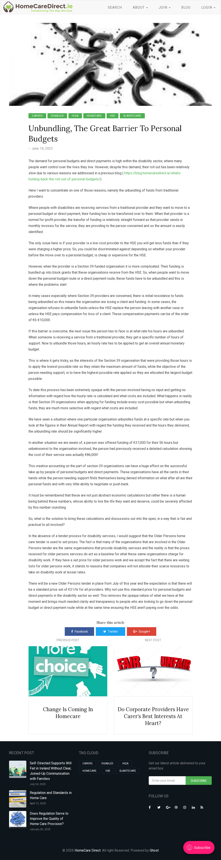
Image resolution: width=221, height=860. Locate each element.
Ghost (154, 850)
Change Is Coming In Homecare (68, 713)
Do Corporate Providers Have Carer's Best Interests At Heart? (153, 716)
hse (112, 115)
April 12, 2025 (38, 803)
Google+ (144, 631)
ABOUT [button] (139, 7)
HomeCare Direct (88, 850)
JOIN (163, 7)
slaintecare (132, 115)
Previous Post (68, 640)
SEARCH (115, 7)
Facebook (81, 631)
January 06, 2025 (40, 829)
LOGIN (207, 7)
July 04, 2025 (38, 784)
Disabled (57, 115)
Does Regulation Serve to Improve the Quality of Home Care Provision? (49, 818)
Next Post (153, 640)
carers (37, 115)
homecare (94, 115)
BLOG (186, 7)
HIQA (75, 115)
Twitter (113, 631)
